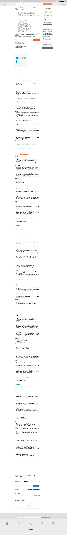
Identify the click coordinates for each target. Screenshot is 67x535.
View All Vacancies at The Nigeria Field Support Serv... (33, 489)
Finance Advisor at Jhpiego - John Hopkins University (23, 21)
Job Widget (30, 522)
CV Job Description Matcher (8, 524)
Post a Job (18, 522)
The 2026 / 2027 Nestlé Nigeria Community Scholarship (47, 29)
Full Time (21, 70)
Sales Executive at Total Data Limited (47, 8)
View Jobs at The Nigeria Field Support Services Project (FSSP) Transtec (29, 36)
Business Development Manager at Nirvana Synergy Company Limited (48, 12)
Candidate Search (19, 525)
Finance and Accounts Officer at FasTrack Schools (47, 17)
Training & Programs (8, 525)
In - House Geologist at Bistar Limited (22, 20)
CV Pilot (7, 523)
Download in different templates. (23, 478)
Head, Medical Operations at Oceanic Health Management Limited (24, 26)
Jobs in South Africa (54, 525)
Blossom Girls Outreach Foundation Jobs (32, 506)
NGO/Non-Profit (25, 233)
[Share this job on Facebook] (23, 481)
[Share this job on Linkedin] (27, 481)
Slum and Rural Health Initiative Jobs (21, 506)
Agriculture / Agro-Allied (23, 392)
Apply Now (17, 481)
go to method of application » (18, 225)
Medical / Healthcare (25, 154)
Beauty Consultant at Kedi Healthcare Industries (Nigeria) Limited (24, 28)
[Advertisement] (34, 47)
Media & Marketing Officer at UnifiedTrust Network (48, 15)
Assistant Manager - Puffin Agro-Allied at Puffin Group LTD (24, 22)
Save (36, 38)
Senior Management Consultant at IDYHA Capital (23, 23)
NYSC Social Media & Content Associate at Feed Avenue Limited (48, 11)
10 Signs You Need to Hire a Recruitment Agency (47, 42)
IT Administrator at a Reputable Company (47, 14)
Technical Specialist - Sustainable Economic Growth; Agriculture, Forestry (20, 63)
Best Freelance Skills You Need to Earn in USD (47, 38)
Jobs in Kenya (53, 523)
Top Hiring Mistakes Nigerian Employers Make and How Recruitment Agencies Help (47, 34)
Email (38, 38)
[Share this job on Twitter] (25, 481)
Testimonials (30, 525)
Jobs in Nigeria (53, 524)
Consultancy (21, 154)
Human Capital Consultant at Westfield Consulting (23, 25)
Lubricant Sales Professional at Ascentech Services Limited (47, 22)
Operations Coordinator (20, 27)
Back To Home (17, 489)
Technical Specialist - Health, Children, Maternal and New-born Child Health (24, 148)
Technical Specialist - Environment (21, 61)
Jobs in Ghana (53, 522)
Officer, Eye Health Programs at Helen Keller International (24, 29)
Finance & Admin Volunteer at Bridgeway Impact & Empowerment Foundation (26, 13)
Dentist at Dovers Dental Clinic (21, 14)
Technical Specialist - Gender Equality (21, 57)
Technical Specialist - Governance (21, 60)
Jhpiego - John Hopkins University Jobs (22, 502)
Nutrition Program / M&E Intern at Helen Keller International (24, 24)
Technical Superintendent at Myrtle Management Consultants (48, 20)
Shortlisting (19, 524)
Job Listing (7, 522)
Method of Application (18, 65)
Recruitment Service (19, 523)
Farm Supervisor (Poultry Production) (22, 31)
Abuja (20, 73)
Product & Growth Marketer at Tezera (47, 9)
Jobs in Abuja (42, 523)
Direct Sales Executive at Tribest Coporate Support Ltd (48, 19)
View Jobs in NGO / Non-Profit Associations (18, 36)
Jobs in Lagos (42, 522)
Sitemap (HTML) (30, 524)
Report (38, 481)
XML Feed (30, 523)
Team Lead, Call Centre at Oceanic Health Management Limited (24, 30)
